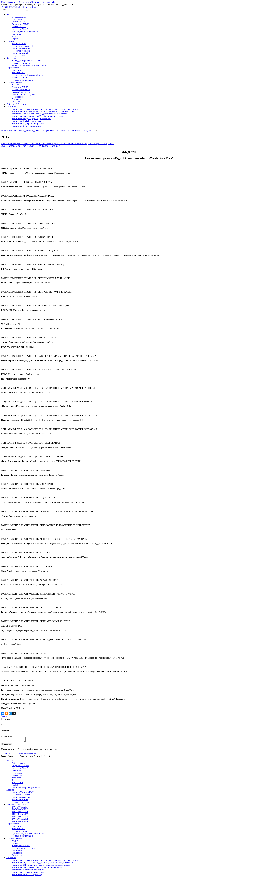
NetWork (16, 85)
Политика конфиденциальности (26, 787)
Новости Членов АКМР (23, 792)
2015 (50, 146)
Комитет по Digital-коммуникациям (28, 121)
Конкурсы (16, 70)
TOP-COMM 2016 (20, 811)
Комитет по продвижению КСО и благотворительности (37, 116)
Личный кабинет (9, 2)
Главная (4, 130)
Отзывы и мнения (68, 143)
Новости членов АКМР (22, 46)
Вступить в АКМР (20, 24)
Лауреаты (89, 130)
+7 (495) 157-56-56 (9, 7)
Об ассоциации (19, 17)
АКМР (9, 14)
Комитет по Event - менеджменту (27, 126)
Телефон (5, 730)
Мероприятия (12, 68)
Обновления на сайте (21, 802)
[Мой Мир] (10, 713)
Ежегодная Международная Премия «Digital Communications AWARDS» (52, 130)
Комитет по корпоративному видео (28, 123)
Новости (10, 41)
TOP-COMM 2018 (20, 816)
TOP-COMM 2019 (20, 819)
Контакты (35, 2)
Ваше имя (6, 719)
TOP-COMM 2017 (20, 814)
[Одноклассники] (6, 713)
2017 (42, 146)
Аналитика (17, 99)
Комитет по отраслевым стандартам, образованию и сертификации (43, 862)
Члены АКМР (18, 22)
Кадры (15, 841)
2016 (46, 146)
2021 (25, 146)
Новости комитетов (21, 48)
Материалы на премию (103, 143)
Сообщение (7, 736)
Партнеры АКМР (20, 29)
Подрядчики (17, 97)
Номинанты (45, 143)
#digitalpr (5, 716)
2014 (55, 146)
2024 (12, 146)
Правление (17, 19)
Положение (6, 143)
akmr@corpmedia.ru (27, 7)
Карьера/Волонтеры (21, 92)
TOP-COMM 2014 (20, 807)
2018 (37, 146)
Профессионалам (14, 82)
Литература (17, 102)
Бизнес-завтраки (19, 77)
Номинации (34, 143)
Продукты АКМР (20, 87)
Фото (78, 143)
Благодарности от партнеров (25, 31)
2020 (29, 146)
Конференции (18, 72)
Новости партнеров (21, 51)
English (15, 39)
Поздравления (18, 55)
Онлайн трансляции (21, 63)
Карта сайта (17, 782)
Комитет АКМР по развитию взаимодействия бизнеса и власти (41, 865)
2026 (3, 146)
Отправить (6, 744)
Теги (14, 36)
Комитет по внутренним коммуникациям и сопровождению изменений (45, 109)
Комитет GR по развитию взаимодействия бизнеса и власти (39, 114)
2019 (33, 146)
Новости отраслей (20, 53)
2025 (7, 146)
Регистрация (25, 2)
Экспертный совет (20, 143)
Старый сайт (49, 2)
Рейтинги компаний (21, 89)
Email (4, 725)
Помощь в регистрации (22, 80)
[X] (14, 713)
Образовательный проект (23, 94)
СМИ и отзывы (19, 26)
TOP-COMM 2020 (20, 821)
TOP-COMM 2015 (20, 809)
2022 (20, 146)
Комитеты (11, 106)
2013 (59, 146)
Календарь (11, 58)
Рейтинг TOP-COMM (16, 104)
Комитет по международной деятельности (31, 118)
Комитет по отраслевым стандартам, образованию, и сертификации (43, 111)
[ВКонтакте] (2, 713)
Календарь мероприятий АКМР (26, 60)
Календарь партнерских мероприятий (29, 65)
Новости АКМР (19, 43)
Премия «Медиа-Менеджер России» (28, 75)
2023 (16, 146)
